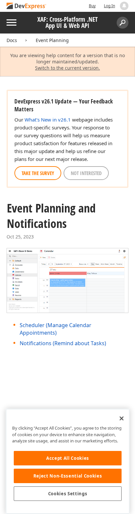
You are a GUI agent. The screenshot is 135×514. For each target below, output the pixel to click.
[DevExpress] (27, 6)
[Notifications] (124, 6)
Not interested (86, 173)
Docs (12, 40)
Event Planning (52, 40)
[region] (68, 461)
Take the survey (38, 173)
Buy (92, 6)
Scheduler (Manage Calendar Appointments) (55, 329)
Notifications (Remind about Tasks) (63, 343)
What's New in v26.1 (48, 119)
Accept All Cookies (67, 458)
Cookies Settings (67, 494)
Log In (109, 6)
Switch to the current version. (67, 68)
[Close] (121, 418)
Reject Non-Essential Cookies (67, 476)
